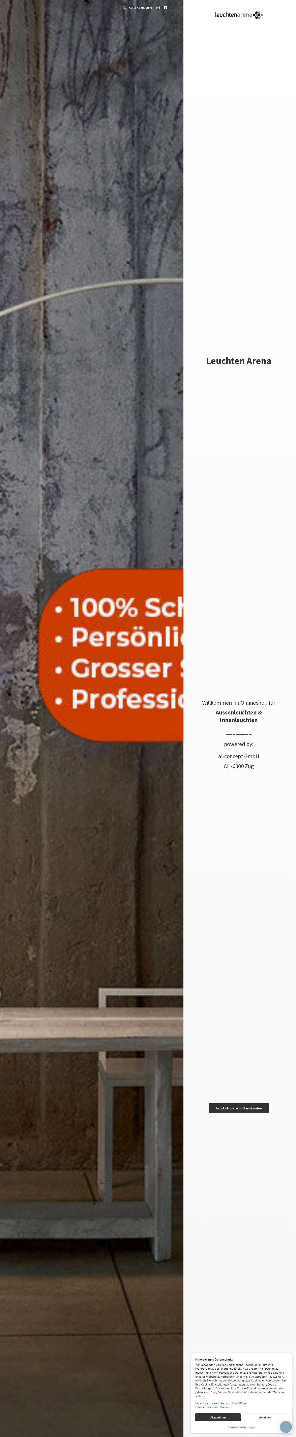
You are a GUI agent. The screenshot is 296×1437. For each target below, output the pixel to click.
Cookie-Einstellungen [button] (242, 1427)
